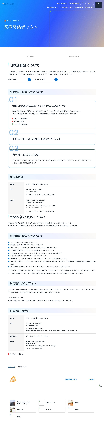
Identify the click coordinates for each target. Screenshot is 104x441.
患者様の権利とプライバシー (48, 432)
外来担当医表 (40, 79)
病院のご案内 (89, 7)
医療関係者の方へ (71, 379)
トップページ (11, 367)
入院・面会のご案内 (66, 7)
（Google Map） (43, 385)
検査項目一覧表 (19, 121)
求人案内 (87, 3)
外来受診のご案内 (52, 7)
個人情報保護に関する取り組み (31, 432)
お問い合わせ (71, 432)
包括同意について (61, 432)
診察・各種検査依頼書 (21, 119)
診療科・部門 (79, 7)
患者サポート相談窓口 (17, 354)
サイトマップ (79, 432)
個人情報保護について (15, 432)
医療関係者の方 (74, 3)
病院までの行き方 (62, 3)
